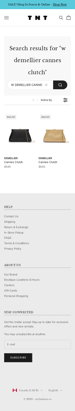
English (53, 390)
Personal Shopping (16, 296)
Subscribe (18, 357)
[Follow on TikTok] (39, 376)
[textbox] (46, 85)
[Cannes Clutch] (20, 133)
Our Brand (10, 274)
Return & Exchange (16, 227)
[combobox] (38, 84)
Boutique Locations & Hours (22, 279)
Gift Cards (10, 290)
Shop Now (60, 4)
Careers (9, 285)
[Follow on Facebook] (6, 376)
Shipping (9, 221)
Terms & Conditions (16, 243)
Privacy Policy (12, 248)
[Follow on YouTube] (28, 376)
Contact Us (11, 216)
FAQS (7, 237)
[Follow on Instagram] (17, 376)
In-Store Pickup (14, 232)
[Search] (60, 84)
